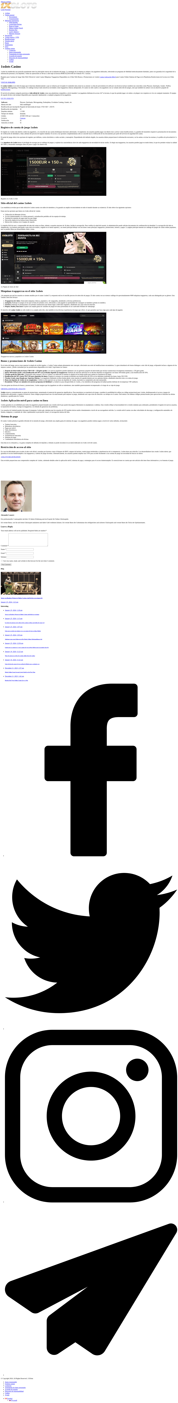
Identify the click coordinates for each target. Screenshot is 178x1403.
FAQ (6, 47)
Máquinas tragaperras (12, 20)
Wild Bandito (13, 22)
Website (3, 557)
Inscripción (8, 35)
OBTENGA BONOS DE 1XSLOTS (13, 389)
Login (3, 10)
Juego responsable (15, 52)
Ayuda (11, 61)
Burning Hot (13, 30)
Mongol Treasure (14, 33)
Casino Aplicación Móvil (108, 77)
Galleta (11, 60)
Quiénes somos (10, 48)
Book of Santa (13, 26)
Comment (4, 546)
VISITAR (8, 82)
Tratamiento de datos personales (19, 54)
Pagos (7, 43)
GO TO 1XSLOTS (7, 98)
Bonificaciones (10, 39)
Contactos (12, 50)
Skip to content (6, 2)
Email (3, 553)
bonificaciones (5, 89)
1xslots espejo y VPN (12, 37)
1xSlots (7, 13)
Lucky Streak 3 (14, 32)
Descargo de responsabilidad (18, 58)
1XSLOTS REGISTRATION (10, 457)
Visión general (9, 15)
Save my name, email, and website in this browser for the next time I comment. (28, 561)
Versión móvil (9, 41)
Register (8, 10)
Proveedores (13, 17)
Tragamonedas (14, 19)
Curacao (22, 118)
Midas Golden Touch (16, 28)
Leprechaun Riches (15, 24)
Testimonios (9, 45)
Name (3, 549)
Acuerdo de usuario (15, 56)
